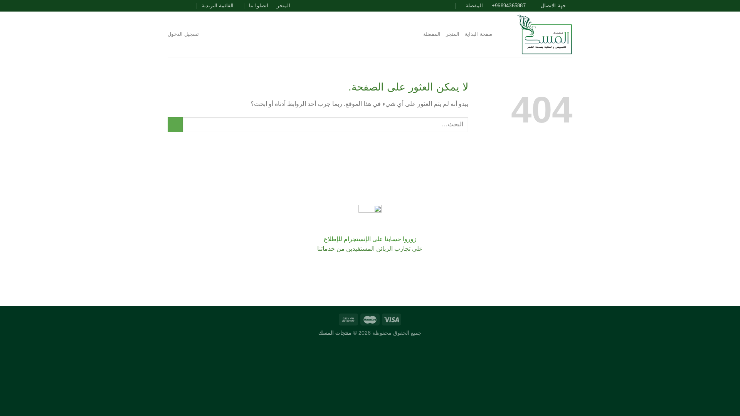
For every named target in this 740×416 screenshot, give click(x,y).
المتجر (283, 5)
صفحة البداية (478, 34)
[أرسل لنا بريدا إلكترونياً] (171, 5)
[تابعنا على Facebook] (193, 5)
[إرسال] (175, 124)
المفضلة (432, 34)
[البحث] (501, 34)
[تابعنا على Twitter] (179, 5)
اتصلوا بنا (258, 5)
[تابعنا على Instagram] (186, 5)
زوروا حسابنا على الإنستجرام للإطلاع (370, 239)
